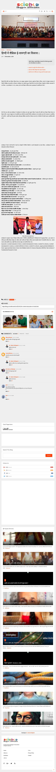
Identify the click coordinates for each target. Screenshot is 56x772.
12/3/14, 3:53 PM (18, 369)
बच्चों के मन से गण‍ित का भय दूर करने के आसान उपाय (39, 72)
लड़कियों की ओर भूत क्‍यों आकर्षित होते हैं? (15, 623)
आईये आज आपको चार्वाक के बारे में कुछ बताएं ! (16, 583)
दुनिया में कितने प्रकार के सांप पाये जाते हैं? (15, 683)
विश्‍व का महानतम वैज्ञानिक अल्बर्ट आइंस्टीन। (15, 603)
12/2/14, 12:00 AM (16, 337)
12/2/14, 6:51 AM (16, 353)
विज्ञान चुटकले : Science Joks (12, 663)
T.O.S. (29, 750)
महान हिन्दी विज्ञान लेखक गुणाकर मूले (13, 703)
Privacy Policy (31, 753)
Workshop (9, 50)
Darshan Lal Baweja (10, 369)
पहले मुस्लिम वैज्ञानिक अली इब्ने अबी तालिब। (15, 723)
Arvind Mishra (9, 353)
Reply (7, 341)
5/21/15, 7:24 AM (11, 395)
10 (5, 720)
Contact (29, 755)
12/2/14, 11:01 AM (22, 345)
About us (5, 753)
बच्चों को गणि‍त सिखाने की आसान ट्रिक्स (37, 69)
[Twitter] (44, 11)
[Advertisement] (13, 69)
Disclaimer (6, 755)
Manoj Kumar (9, 337)
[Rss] (47, 11)
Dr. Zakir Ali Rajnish (14, 345)
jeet (7, 385)
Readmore (7, 548)
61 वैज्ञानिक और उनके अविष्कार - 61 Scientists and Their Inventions (24, 563)
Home (2, 50)
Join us (5, 757)
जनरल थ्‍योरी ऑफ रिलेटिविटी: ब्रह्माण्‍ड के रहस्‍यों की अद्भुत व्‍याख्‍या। (21, 643)
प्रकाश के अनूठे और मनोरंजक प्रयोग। (37, 67)
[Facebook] (39, 11)
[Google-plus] (42, 11)
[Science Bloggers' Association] (28, 8)
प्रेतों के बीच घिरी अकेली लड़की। (13, 543)
